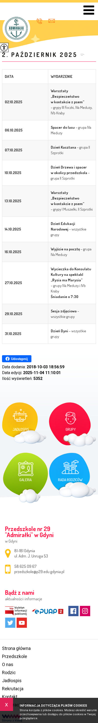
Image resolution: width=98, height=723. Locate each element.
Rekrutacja (12, 688)
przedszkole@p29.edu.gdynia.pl (52, 20)
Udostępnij (19, 359)
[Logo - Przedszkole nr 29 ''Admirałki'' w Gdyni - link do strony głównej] (16, 28)
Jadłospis (12, 680)
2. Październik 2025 (40, 54)
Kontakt (9, 696)
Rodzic (9, 672)
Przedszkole (14, 656)
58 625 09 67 (41, 21)
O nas (7, 664)
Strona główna (16, 648)
